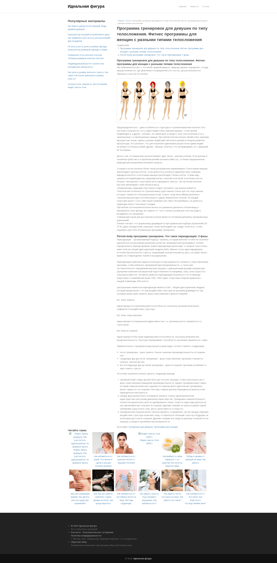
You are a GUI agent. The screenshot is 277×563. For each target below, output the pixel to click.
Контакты (76, 532)
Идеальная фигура (86, 6)
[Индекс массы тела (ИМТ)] (149, 437)
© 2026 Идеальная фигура (84, 525)
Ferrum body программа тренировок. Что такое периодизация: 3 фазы (154, 54)
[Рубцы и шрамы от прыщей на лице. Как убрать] (195, 453)
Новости (194, 6)
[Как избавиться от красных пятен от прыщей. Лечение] (126, 453)
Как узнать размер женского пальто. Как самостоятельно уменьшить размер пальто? (88, 75)
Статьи (205, 6)
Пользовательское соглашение (97, 532)
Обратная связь (79, 542)
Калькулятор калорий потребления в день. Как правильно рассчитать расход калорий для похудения (89, 37)
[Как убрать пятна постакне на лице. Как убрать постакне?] (172, 490)
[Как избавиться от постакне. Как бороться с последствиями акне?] (195, 490)
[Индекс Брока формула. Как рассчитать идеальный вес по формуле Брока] (80, 446)
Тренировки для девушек (140, 426)
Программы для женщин (166, 426)
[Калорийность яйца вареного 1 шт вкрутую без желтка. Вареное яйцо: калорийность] (172, 453)
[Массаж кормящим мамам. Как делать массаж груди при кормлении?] (80, 490)
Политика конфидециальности (86, 535)
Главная (182, 6)
